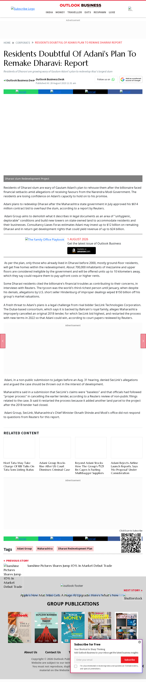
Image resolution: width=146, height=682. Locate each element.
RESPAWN (100, 12)
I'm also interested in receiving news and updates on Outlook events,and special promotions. (109, 667)
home (7, 43)
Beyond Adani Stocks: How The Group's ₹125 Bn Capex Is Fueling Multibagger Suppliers (89, 468)
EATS (88, 12)
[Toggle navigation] (130, 9)
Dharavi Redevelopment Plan (75, 549)
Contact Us (53, 652)
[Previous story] (2, 341)
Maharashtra (45, 549)
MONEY (60, 12)
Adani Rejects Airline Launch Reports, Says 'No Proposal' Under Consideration (124, 468)
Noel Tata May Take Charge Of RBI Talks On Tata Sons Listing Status (19, 466)
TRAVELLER (74, 12)
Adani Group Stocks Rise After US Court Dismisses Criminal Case (54, 466)
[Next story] (143, 341)
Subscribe (129, 659)
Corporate (23, 43)
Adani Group (24, 549)
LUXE (112, 12)
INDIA (49, 12)
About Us (30, 652)
